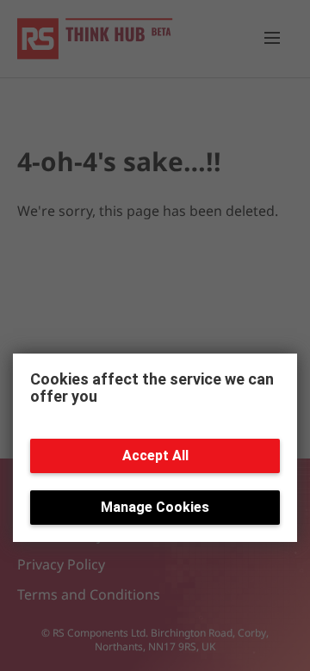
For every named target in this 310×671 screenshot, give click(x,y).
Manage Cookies (155, 507)
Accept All (155, 455)
